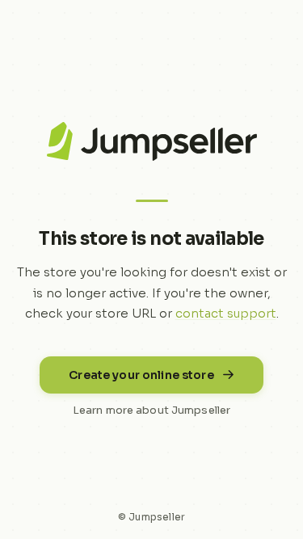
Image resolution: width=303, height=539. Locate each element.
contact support (225, 313)
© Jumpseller (152, 517)
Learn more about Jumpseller (152, 410)
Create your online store (141, 375)
